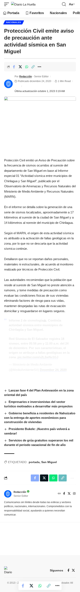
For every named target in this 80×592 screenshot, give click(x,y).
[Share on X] (20, 66)
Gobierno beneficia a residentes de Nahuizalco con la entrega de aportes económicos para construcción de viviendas (39, 417)
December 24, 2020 (53, 369)
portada (34, 462)
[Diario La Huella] (23, 4)
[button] (7, 4)
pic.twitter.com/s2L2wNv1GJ (37, 357)
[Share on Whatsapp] (27, 66)
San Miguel (49, 462)
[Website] (59, 494)
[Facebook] (64, 494)
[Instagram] (74, 494)
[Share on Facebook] (14, 66)
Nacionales (13, 22)
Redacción (25, 76)
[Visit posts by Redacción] (8, 84)
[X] (69, 494)
